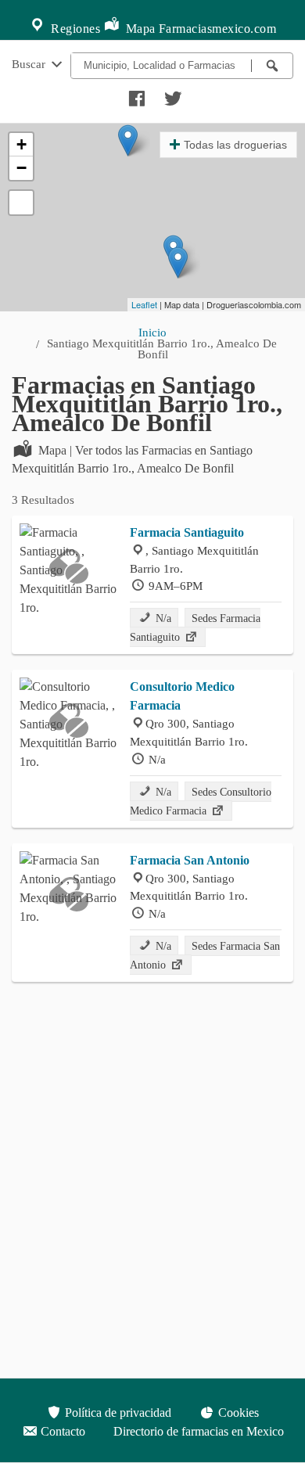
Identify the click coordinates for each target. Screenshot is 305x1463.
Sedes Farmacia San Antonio (205, 955)
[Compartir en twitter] (171, 94)
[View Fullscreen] (21, 202)
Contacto (61, 1431)
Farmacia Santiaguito (187, 532)
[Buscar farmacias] (272, 66)
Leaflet (144, 304)
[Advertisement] (152, 1150)
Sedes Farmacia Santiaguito (195, 627)
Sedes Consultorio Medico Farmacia (200, 801)
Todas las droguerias (235, 144)
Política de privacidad (116, 1412)
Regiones (74, 28)
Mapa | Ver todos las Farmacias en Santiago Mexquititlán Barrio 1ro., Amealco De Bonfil (132, 459)
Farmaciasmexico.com (218, 28)
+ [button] (21, 144)
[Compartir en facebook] (134, 94)
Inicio (152, 332)
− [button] (21, 168)
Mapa (139, 28)
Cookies (237, 1412)
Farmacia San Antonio (189, 860)
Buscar (30, 63)
